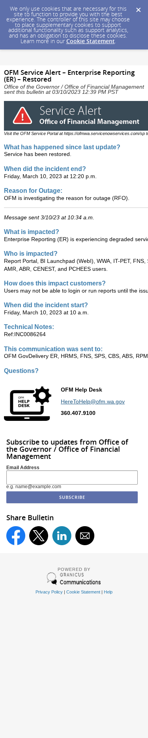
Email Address (22, 467)
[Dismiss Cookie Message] (138, 7)
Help (108, 592)
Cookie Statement (90, 41)
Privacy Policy (49, 592)
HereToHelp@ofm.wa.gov (93, 401)
